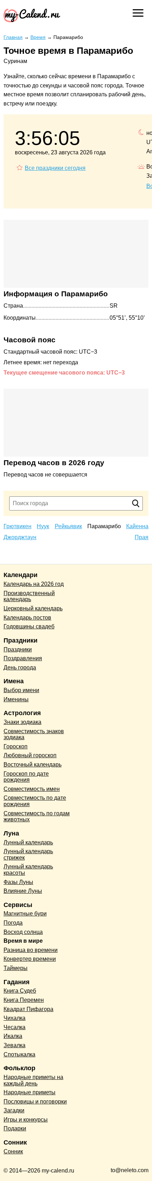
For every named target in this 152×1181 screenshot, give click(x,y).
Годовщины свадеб (29, 626)
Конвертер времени (30, 959)
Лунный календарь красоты (28, 869)
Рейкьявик (68, 526)
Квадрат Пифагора (28, 1009)
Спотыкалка (19, 1054)
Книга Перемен (24, 1000)
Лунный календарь (28, 842)
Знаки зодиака (22, 722)
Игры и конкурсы (26, 1120)
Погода (13, 923)
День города (20, 667)
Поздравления (23, 658)
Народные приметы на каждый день (33, 1080)
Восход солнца (23, 932)
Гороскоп (16, 746)
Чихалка (14, 1018)
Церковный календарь (33, 608)
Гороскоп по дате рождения (26, 777)
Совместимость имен (32, 789)
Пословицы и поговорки (35, 1102)
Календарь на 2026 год (34, 584)
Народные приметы (29, 1092)
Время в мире (23, 941)
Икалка (13, 1036)
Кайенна (137, 526)
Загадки (14, 1110)
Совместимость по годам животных (37, 816)
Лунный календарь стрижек (28, 854)
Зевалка (14, 1045)
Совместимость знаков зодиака (34, 734)
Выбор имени (21, 690)
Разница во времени (31, 950)
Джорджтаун (20, 537)
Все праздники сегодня (55, 168)
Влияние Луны (23, 891)
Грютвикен (17, 526)
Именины (16, 699)
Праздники (18, 649)
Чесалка (14, 1027)
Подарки (15, 1128)
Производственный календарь (29, 596)
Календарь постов (27, 618)
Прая (141, 537)
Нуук (43, 526)
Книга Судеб (20, 991)
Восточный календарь (33, 764)
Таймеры (16, 968)
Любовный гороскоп (30, 755)
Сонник (13, 1151)
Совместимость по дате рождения (35, 801)
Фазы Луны (18, 882)
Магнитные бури (25, 914)
